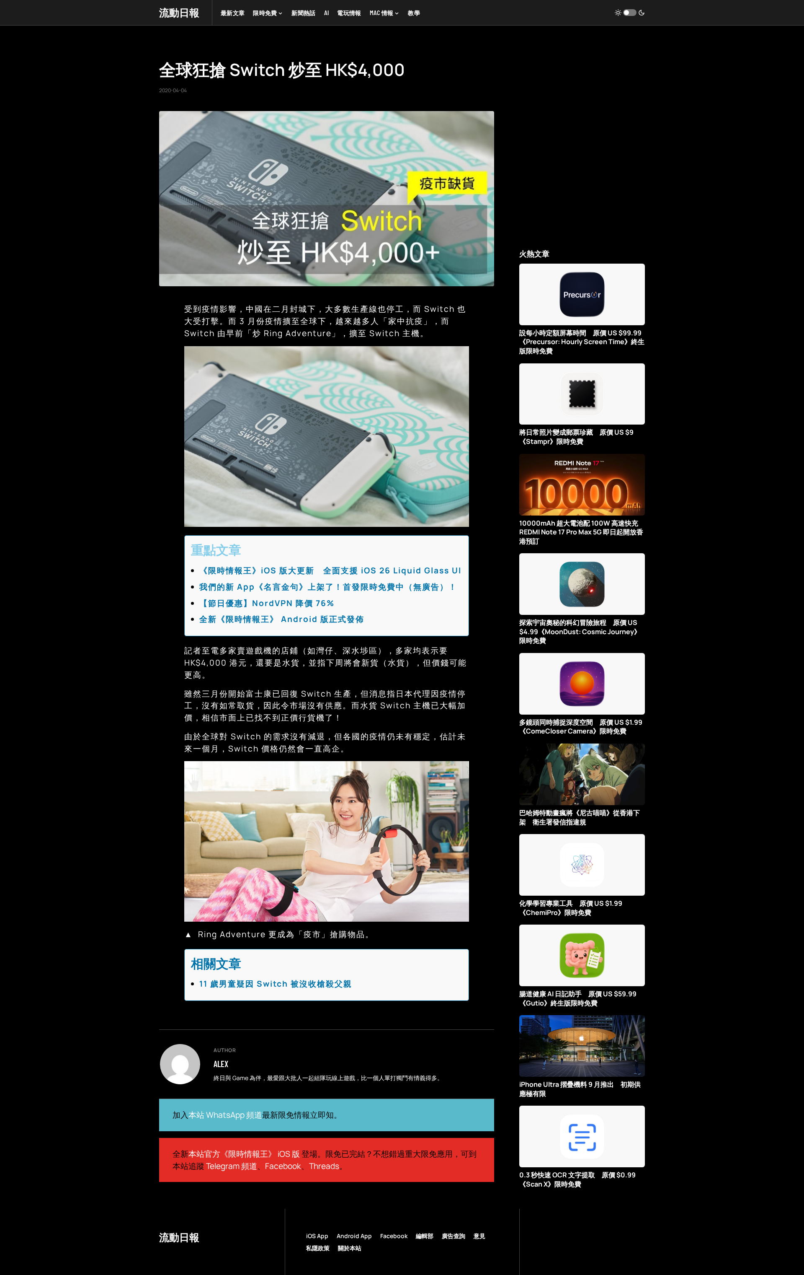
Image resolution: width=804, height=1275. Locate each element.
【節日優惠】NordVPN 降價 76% (267, 603)
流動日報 (179, 12)
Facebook (283, 1166)
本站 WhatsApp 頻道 (225, 1114)
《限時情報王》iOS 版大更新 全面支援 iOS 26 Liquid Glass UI (330, 570)
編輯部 (424, 1236)
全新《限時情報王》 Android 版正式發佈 (281, 619)
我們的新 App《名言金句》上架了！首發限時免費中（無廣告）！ (328, 586)
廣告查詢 (453, 1236)
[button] (630, 12)
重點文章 (216, 549)
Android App (354, 1236)
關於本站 (349, 1248)
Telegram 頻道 (231, 1166)
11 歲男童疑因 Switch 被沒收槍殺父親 (275, 983)
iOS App (317, 1236)
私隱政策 (318, 1248)
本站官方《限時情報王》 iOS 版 (244, 1153)
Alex (221, 1064)
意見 (479, 1236)
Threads (324, 1166)
